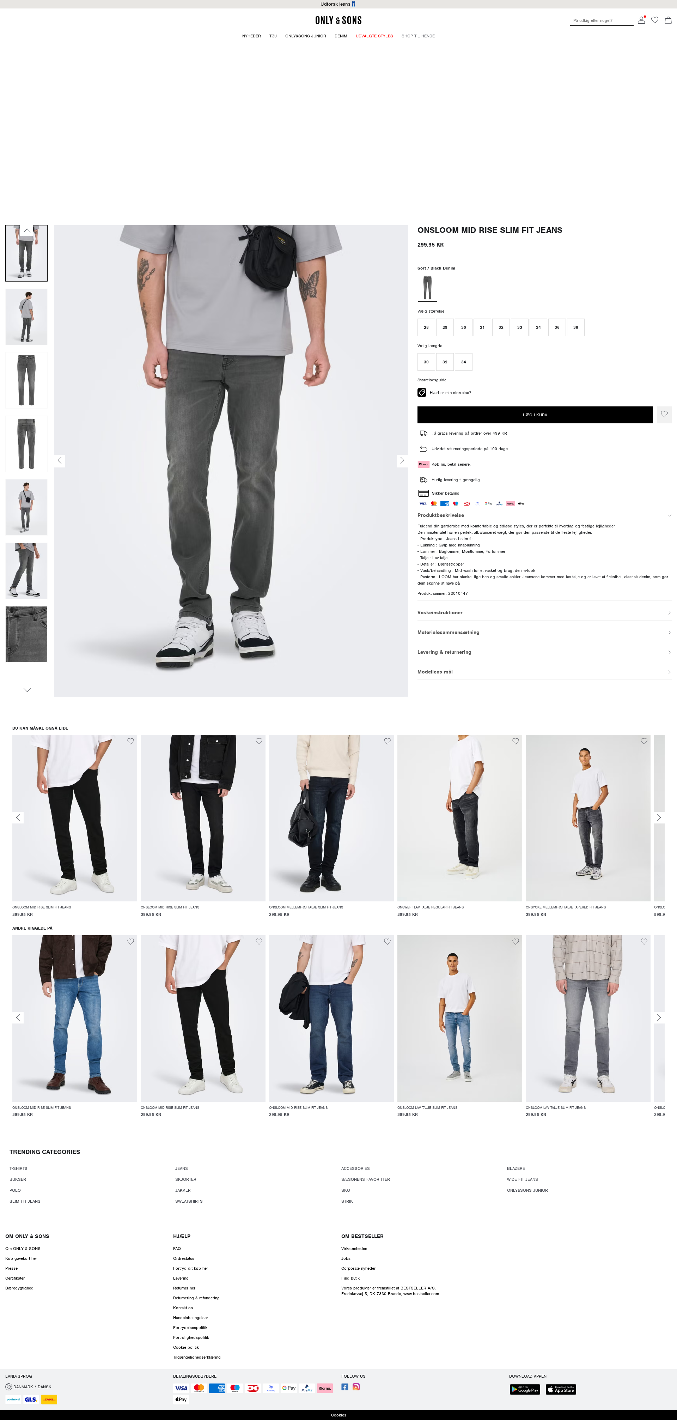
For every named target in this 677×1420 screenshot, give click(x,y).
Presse (11, 1268)
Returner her (184, 1288)
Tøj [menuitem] (273, 36)
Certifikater (15, 1278)
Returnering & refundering (196, 1298)
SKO (345, 1190)
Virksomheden (354, 1248)
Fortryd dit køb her (190, 1268)
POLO (15, 1190)
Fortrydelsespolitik (190, 1327)
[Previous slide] (18, 817)
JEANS (181, 1168)
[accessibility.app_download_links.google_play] (527, 1390)
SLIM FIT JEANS (25, 1201)
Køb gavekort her (21, 1258)
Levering (181, 1278)
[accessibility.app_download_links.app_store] (563, 1390)
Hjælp (181, 1236)
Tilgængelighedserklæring (197, 1357)
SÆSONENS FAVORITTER (365, 1179)
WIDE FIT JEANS (522, 1179)
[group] (74, 830)
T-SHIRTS (19, 1168)
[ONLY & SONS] (338, 23)
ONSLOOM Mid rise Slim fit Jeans (489, 230)
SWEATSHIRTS (189, 1201)
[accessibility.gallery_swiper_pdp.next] (26, 690)
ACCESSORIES (355, 1168)
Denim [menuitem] (341, 36)
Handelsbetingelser (190, 1318)
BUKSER (18, 1179)
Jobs (345, 1258)
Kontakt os (183, 1308)
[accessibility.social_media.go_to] (344, 1389)
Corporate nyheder (358, 1268)
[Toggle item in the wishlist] (664, 414)
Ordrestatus (183, 1258)
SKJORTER (185, 1179)
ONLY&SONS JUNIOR (527, 1190)
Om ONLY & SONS (27, 1236)
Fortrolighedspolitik (191, 1337)
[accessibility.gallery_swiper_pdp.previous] (26, 230)
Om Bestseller (362, 1236)
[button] (426, 327)
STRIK (347, 1201)
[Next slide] (659, 817)
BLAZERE (516, 1168)
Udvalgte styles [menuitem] (374, 36)
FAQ (177, 1248)
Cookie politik (186, 1347)
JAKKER (183, 1190)
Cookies (338, 1415)
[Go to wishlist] (654, 22)
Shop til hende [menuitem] (418, 36)
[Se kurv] (668, 21)
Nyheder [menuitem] (251, 36)
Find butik (350, 1278)
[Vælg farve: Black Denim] (427, 288)
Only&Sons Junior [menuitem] (305, 36)
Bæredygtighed (19, 1288)
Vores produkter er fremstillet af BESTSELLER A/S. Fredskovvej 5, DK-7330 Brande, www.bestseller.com (390, 1291)
